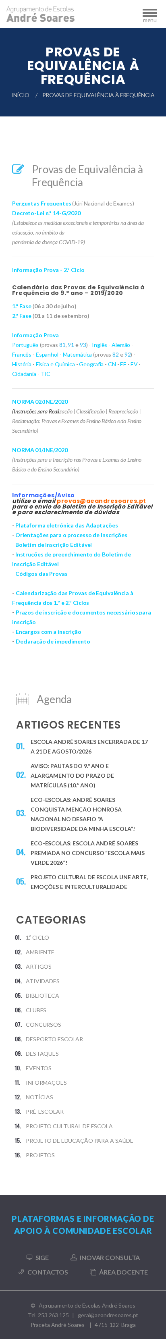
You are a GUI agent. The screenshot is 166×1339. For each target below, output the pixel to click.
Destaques (42, 1053)
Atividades (43, 981)
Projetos (40, 1155)
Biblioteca (42, 995)
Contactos (47, 1272)
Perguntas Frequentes (41, 203)
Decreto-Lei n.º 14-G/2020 (46, 213)
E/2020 (59, 401)
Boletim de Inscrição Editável (53, 544)
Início (20, 94)
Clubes (36, 1010)
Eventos (39, 1068)
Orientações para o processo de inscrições (71, 534)
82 (115, 354)
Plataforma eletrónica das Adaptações (66, 525)
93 (83, 344)
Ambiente (40, 952)
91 (71, 344)
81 (62, 344)
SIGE (42, 1257)
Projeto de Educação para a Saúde (79, 1140)
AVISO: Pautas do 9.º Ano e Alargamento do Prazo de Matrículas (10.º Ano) (72, 775)
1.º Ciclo (37, 937)
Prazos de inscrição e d (46, 612)
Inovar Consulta (110, 1257)
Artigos (39, 966)
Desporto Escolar (54, 1039)
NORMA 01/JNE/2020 (40, 449)
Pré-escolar (45, 1111)
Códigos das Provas (41, 573)
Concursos (43, 1024)
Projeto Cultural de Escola (69, 1126)
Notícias (39, 1097)
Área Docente (123, 1272)
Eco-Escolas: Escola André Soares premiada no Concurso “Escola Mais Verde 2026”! (88, 853)
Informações (46, 1082)
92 (127, 354)
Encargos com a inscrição (48, 631)
